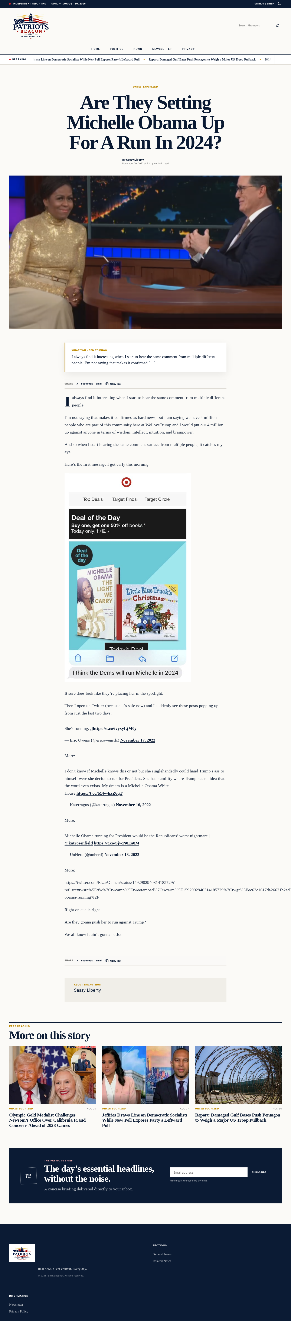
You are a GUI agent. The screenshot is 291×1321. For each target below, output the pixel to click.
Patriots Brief (264, 3)
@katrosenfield (79, 843)
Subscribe (259, 1172)
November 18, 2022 (121, 854)
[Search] (277, 25)
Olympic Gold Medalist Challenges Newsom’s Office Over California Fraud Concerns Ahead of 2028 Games (47, 1120)
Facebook (87, 383)
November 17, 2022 (137, 740)
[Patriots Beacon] (31, 25)
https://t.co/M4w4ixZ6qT (99, 793)
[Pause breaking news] (278, 59)
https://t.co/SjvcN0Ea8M (116, 843)
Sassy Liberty (135, 159)
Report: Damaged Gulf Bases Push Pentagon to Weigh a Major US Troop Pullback (181, 59)
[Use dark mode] (279, 4)
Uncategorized (145, 86)
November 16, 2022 (133, 804)
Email (99, 383)
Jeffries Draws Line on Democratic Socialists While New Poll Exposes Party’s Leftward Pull (59, 59)
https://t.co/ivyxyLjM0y (115, 728)
